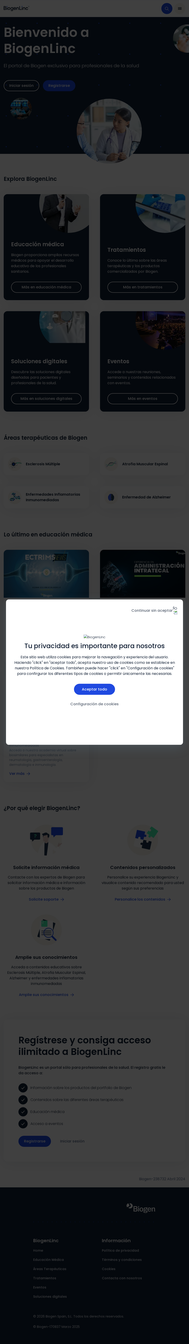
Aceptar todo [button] (94, 689)
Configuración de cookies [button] (94, 704)
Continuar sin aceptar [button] (152, 610)
